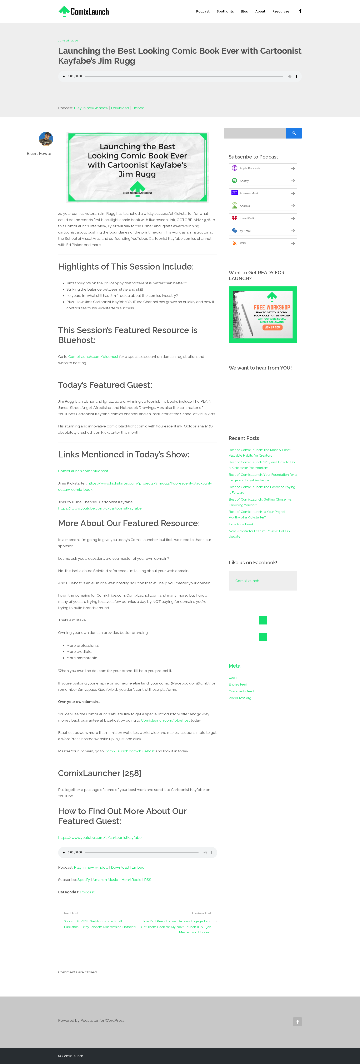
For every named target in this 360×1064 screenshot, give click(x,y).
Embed (138, 108)
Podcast (203, 11)
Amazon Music (105, 879)
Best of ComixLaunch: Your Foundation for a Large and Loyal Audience (263, 477)
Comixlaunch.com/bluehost (165, 720)
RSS (147, 879)
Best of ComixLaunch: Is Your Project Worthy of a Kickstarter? (257, 514)
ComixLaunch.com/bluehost (93, 356)
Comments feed (241, 691)
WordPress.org (240, 698)
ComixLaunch (247, 580)
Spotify (84, 879)
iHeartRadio (131, 879)
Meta (234, 666)
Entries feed (238, 684)
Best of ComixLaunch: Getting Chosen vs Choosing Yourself (260, 502)
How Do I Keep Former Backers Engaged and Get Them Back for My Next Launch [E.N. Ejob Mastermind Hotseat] (176, 926)
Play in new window (91, 108)
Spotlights (225, 11)
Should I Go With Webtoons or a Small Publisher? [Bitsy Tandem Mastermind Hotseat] (100, 924)
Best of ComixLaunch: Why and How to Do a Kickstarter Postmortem (262, 465)
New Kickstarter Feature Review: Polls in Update (259, 534)
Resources (280, 11)
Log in (233, 677)
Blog (244, 11)
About (260, 11)
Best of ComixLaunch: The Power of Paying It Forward (262, 490)
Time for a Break (241, 524)
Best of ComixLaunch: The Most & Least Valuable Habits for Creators (260, 452)
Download (120, 108)
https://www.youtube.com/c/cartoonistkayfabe (100, 508)
